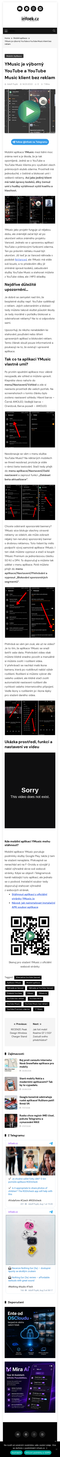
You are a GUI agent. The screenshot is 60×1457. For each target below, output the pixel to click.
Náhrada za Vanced (15, 988)
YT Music (39, 1009)
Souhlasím (16, 1452)
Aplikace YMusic (14, 982)
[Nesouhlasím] (56, 1449)
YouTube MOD (35, 998)
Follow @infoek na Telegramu (31, 142)
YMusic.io (43, 993)
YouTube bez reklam (15, 998)
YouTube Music (13, 1004)
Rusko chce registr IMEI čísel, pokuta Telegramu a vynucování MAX (37, 1119)
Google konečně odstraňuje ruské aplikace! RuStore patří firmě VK (37, 1100)
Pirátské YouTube (14, 993)
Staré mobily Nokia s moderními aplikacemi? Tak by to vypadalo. (36, 1082)
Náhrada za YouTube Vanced (41, 988)
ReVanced (21, 259)
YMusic (30, 993)
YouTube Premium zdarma (18, 1009)
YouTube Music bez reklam (36, 1004)
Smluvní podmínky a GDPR (37, 1452)
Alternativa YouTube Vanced (28, 977)
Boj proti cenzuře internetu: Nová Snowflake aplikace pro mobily (37, 1063)
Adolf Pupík (12, 84)
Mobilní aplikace (14, 56)
